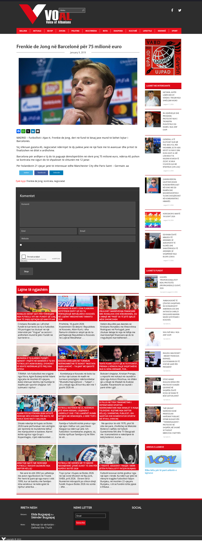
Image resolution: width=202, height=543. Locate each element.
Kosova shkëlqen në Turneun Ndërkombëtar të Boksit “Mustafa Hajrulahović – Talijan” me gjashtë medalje (76, 364)
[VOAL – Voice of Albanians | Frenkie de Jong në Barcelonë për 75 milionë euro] (37, 14)
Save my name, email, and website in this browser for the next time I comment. (52, 247)
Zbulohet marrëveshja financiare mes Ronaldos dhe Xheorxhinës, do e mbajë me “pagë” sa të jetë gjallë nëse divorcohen (118, 315)
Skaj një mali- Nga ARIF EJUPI (171, 333)
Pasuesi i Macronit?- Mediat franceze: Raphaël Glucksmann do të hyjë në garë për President (171, 360)
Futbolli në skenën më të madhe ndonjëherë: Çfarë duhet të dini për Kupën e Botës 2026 (77, 466)
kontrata (48, 181)
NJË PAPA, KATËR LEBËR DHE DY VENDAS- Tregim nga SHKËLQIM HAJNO (172, 96)
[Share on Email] (38, 131)
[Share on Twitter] (28, 131)
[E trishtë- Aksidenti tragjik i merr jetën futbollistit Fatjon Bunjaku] (119, 457)
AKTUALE (37, 31)
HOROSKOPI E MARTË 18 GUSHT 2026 (171, 215)
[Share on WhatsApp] (23, 131)
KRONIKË (162, 31)
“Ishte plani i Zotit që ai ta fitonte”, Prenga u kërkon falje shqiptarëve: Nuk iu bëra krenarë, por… (118, 366)
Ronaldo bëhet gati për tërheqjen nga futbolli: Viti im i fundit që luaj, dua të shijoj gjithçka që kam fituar (36, 317)
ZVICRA (62, 31)
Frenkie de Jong (35, 181)
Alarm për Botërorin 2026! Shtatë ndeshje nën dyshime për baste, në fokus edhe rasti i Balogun (35, 416)
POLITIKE (75, 31)
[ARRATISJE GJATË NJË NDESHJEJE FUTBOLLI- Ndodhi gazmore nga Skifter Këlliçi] (36, 457)
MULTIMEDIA (91, 31)
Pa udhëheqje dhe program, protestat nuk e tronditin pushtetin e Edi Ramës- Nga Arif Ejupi (171, 121)
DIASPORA (118, 31)
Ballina (23, 31)
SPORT (175, 31)
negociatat (59, 181)
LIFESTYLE (147, 31)
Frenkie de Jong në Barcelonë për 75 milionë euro (69, 46)
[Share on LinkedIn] (33, 131)
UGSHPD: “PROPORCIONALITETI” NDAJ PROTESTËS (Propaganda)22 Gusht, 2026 (170, 282)
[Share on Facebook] (18, 131)
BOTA (105, 31)
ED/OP (50, 31)
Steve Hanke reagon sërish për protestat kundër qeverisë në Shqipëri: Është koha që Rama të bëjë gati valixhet (171, 387)
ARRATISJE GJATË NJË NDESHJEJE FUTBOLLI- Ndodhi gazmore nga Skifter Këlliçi (33, 466)
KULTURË (133, 31)
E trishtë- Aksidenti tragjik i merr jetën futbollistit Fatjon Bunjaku (117, 467)
